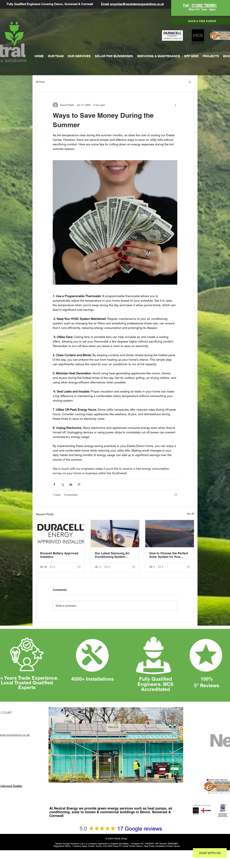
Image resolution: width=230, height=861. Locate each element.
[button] (189, 82)
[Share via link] (79, 484)
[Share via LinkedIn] (70, 484)
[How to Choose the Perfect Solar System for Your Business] (169, 533)
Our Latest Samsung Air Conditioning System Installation (112, 555)
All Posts (40, 81)
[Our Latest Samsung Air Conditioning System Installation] (115, 533)
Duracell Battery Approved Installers (59, 555)
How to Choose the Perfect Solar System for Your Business (168, 555)
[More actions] (175, 105)
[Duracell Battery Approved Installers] (60, 533)
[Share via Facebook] (54, 484)
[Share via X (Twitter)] (62, 484)
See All (190, 513)
